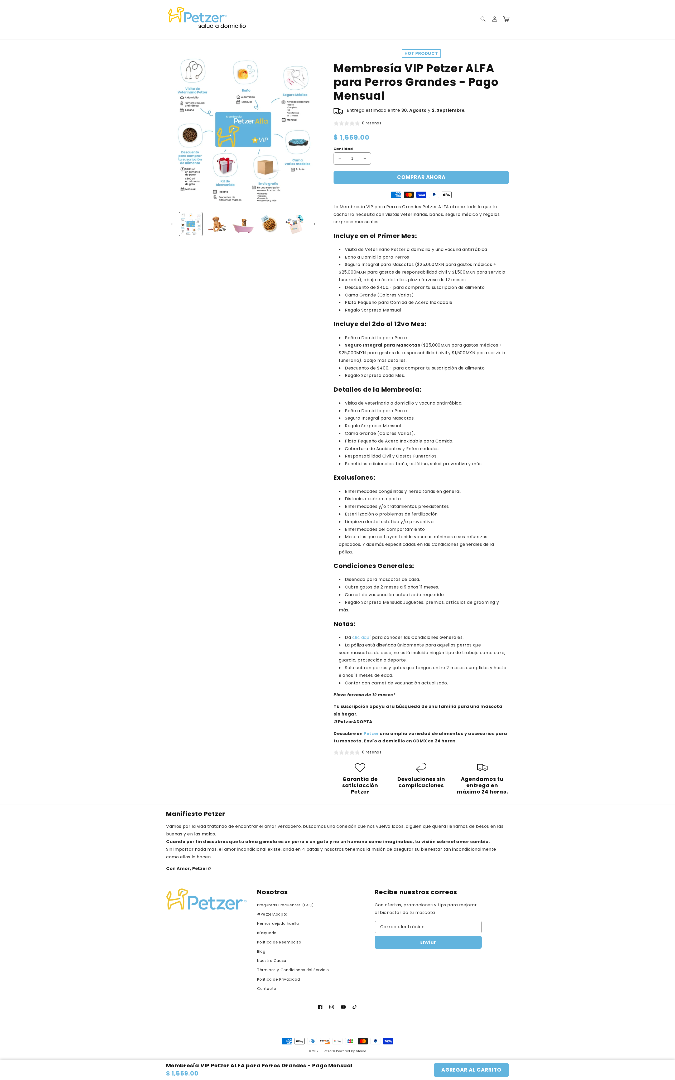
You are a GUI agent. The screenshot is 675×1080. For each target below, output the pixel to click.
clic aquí (361, 637)
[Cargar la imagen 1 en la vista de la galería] (190, 224)
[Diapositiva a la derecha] (314, 224)
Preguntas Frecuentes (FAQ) (285, 905)
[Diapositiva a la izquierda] (172, 224)
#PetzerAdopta (272, 914)
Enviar (428, 942)
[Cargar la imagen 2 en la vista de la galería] (217, 224)
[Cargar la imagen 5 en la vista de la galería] (295, 224)
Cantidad (343, 148)
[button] (483, 19)
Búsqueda (267, 933)
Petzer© (329, 1051)
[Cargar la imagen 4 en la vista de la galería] (269, 224)
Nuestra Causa (271, 960)
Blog (261, 951)
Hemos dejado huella (278, 923)
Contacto (266, 988)
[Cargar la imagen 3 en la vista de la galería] (243, 224)
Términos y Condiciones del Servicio (293, 969)
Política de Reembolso (279, 942)
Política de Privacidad (278, 979)
